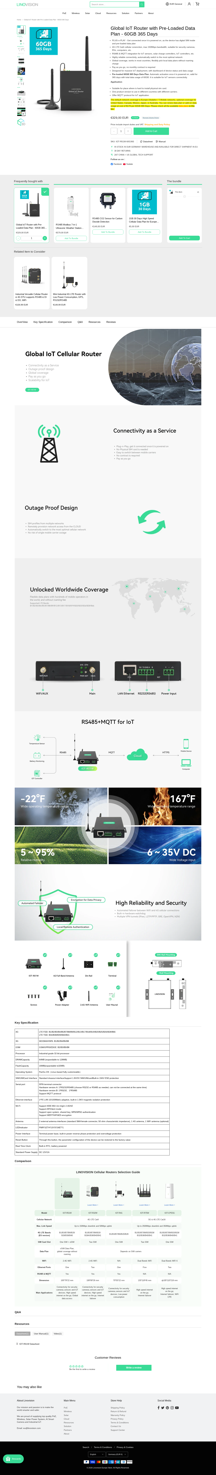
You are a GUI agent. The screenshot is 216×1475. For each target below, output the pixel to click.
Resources (111, 13)
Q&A (80, 322)
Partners (139, 13)
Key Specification (43, 322)
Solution (125, 13)
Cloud (98, 13)
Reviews (111, 322)
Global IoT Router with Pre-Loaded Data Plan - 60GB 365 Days (46, 20)
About (151, 13)
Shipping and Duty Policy (157, 124)
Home (19, 20)
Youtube (129, 164)
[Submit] (141, 4)
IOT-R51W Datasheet (29, 1344)
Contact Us (116, 1426)
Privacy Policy (117, 1419)
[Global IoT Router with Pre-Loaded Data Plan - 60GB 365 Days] (21, 29)
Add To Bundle (71, 238)
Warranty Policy (118, 1415)
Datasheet (148, 141)
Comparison (65, 322)
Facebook (118, 164)
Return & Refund (118, 1411)
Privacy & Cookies (125, 1447)
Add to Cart (151, 131)
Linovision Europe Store (102, 1468)
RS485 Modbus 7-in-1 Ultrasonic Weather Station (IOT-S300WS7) (68, 227)
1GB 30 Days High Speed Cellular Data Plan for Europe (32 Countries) (143, 221)
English (93, 1454)
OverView (22, 322)
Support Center (118, 1430)
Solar (87, 13)
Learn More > (92, 1205)
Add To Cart (184, 238)
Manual (162, 141)
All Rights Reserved (121, 1468)
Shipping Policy (118, 1408)
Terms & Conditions (120, 1422)
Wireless (76, 13)
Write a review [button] (134, 1367)
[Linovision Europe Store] (30, 4)
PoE (64, 13)
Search (86, 1447)
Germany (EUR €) (115, 1454)
